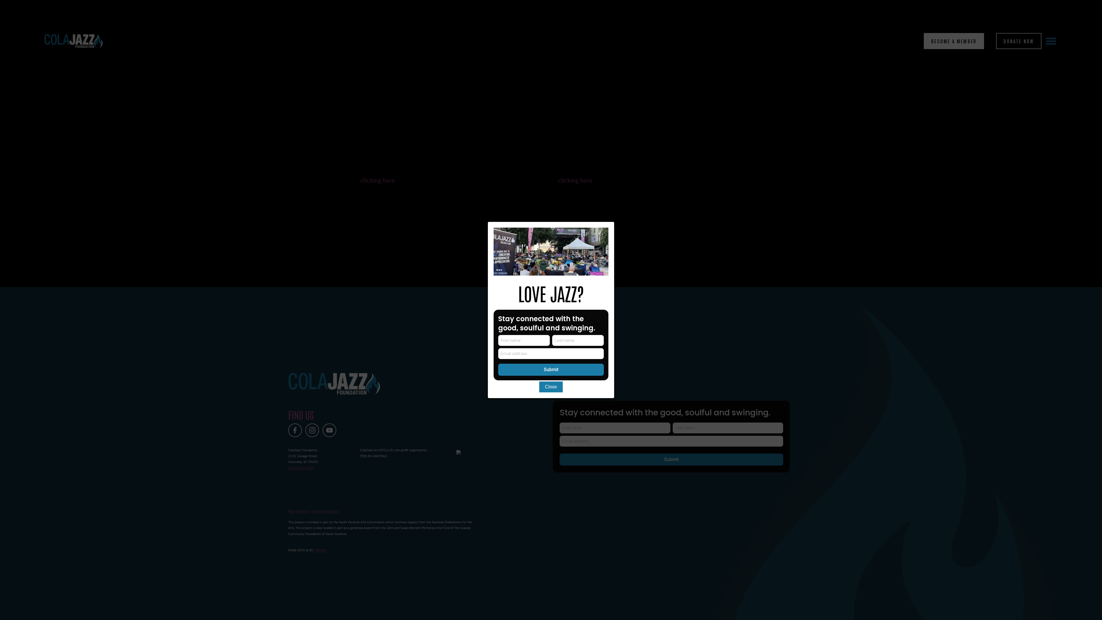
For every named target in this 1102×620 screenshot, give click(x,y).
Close (551, 386)
